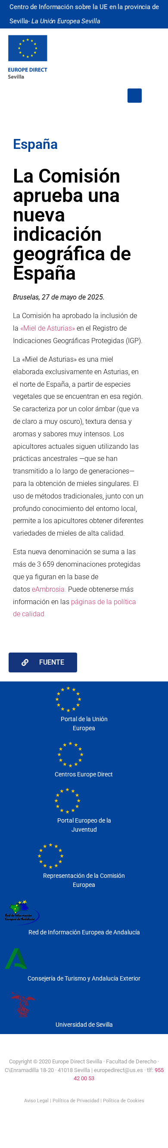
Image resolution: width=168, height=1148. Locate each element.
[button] (135, 95)
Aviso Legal (36, 1101)
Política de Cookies (123, 1101)
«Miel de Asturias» (47, 328)
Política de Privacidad (76, 1101)
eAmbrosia (48, 589)
